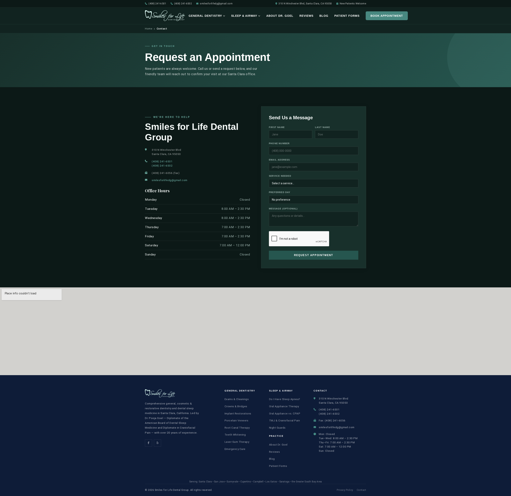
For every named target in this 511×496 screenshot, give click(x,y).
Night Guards (277, 427)
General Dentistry (205, 15)
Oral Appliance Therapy (284, 406)
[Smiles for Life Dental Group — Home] (165, 16)
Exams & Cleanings (237, 399)
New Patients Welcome (353, 3)
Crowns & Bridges (236, 406)
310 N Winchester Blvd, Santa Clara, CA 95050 (305, 3)
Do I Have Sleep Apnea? (284, 399)
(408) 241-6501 (157, 3)
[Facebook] (148, 443)
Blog (323, 15)
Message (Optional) (283, 208)
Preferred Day (279, 192)
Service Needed (280, 176)
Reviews (306, 15)
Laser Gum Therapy (237, 441)
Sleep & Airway (244, 15)
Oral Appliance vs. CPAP (284, 413)
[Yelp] (157, 443)
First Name (277, 127)
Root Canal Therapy (237, 427)
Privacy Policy (345, 489)
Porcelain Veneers (237, 420)
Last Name (322, 127)
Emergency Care (235, 449)
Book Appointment (386, 15)
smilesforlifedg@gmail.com (216, 3)
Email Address (279, 160)
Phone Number (279, 143)
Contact (361, 489)
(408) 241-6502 (183, 3)
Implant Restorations (238, 413)
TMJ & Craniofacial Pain (284, 420)
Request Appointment (313, 255)
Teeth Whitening (235, 434)
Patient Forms (346, 15)
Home (148, 28)
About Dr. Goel (279, 15)
